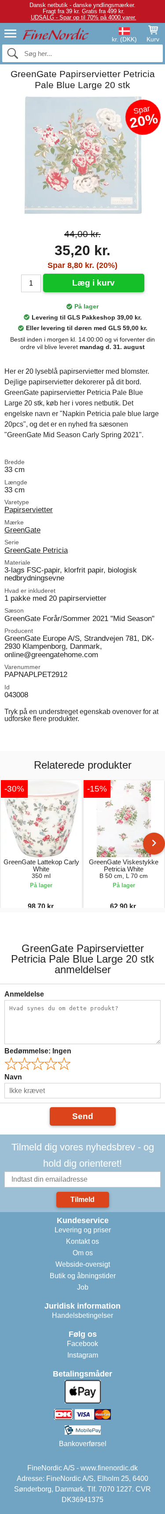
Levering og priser (83, 1230)
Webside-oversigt (82, 1264)
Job (82, 1287)
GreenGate (22, 529)
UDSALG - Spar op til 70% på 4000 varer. (83, 17)
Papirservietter (28, 509)
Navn (13, 1077)
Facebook (82, 1343)
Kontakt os (82, 1241)
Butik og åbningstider (83, 1276)
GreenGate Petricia (36, 550)
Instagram (82, 1355)
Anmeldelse (24, 994)
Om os (83, 1253)
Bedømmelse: (37, 1051)
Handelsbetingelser (82, 1315)
